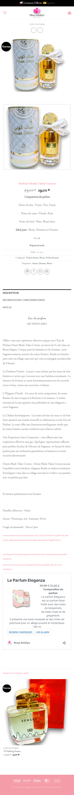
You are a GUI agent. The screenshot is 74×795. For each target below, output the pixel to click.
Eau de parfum (37, 318)
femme (35, 263)
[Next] (16, 95)
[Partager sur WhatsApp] (27, 272)
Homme (42, 263)
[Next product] (33, 30)
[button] (5, 12)
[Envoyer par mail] (40, 272)
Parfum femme (37, 24)
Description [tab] (11, 292)
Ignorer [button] (51, 3)
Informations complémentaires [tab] (24, 300)
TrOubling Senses (12, 751)
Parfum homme (52, 257)
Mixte (42, 257)
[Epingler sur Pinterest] (47, 272)
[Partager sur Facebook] (34, 272)
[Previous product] (40, 30)
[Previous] (6, 95)
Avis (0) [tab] (7, 307)
